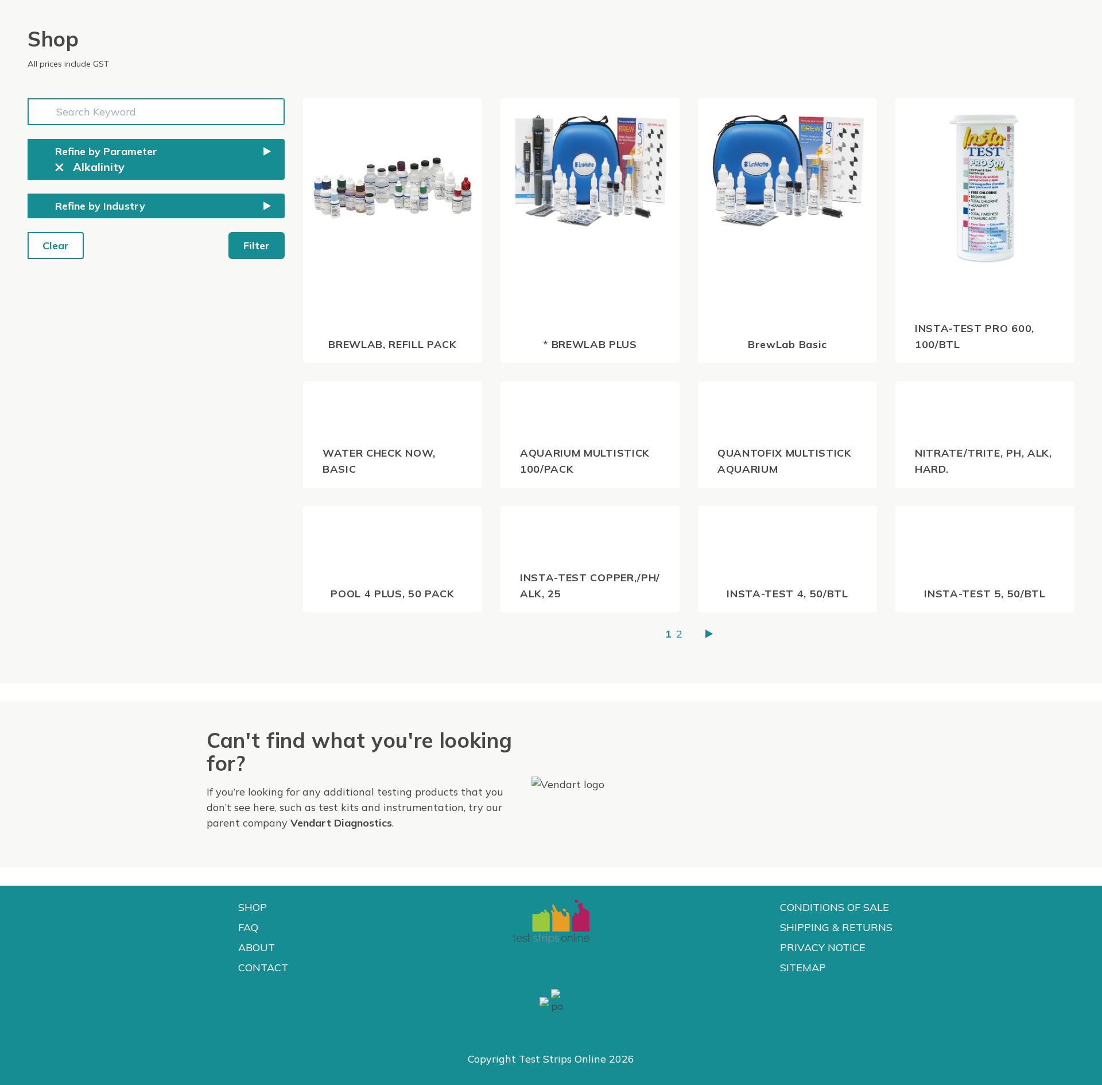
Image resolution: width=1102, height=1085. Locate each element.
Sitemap (803, 967)
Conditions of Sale (834, 907)
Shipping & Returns (836, 927)
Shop (252, 907)
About (256, 947)
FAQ (248, 927)
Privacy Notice (823, 947)
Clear (55, 245)
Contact (263, 967)
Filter (256, 245)
